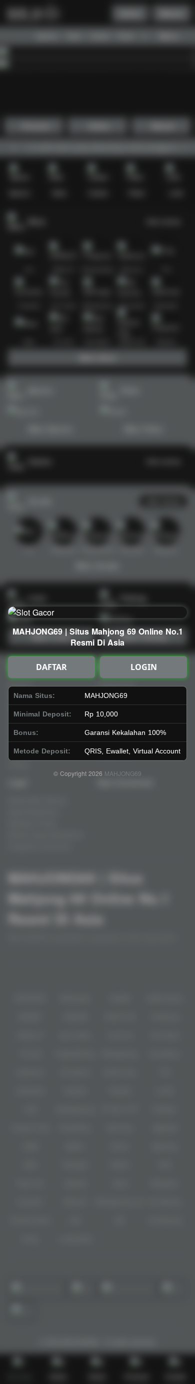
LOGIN (143, 667)
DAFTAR (51, 667)
